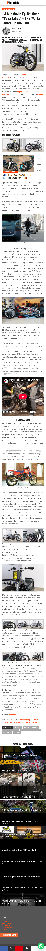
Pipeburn (12, 715)
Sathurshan (16, 29)
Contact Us (5, 929)
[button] (41, 946)
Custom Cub (17, 727)
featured (26, 727)
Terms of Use (6, 923)
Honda (40, 94)
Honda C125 (6, 729)
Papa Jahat (17, 732)
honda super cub (35, 729)
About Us (5, 921)
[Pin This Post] (19, 948)
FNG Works (35, 727)
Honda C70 (15, 729)
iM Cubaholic (7, 732)
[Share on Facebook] (4, 948)
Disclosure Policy (8, 927)
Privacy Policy (6, 925)
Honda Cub (24, 729)
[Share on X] (11, 948)
